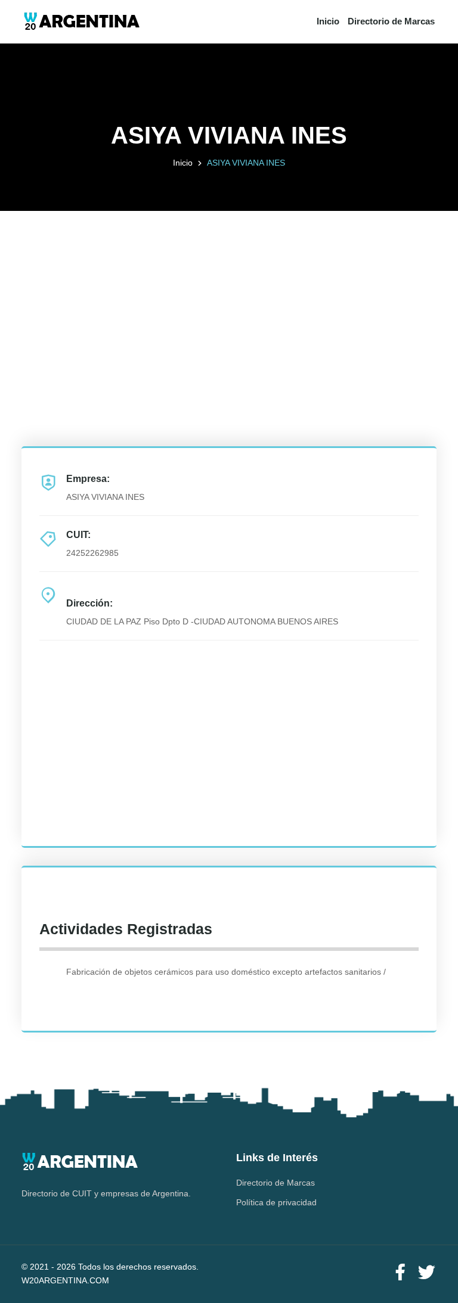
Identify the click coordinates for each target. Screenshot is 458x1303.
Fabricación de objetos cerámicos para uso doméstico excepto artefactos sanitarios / (226, 972)
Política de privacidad (276, 1202)
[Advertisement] (229, 294)
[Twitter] (426, 1273)
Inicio (328, 21)
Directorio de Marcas (391, 21)
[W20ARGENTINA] (81, 21)
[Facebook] (400, 1273)
